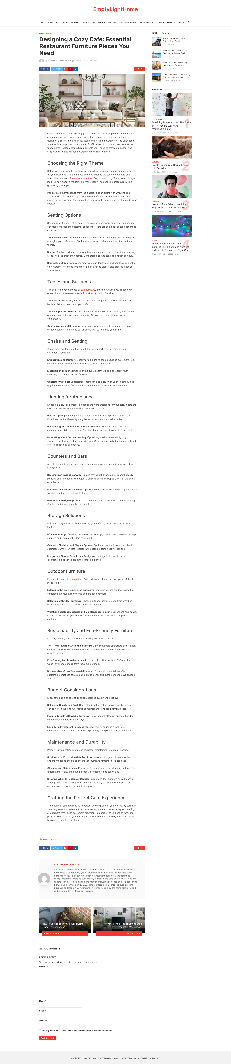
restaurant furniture (82, 178)
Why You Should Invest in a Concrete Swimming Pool (175, 51)
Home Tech (145, 22)
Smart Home (157, 119)
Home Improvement (128, 22)
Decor (66, 22)
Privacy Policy (128, 1058)
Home (50, 22)
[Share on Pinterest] (70, 69)
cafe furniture (88, 289)
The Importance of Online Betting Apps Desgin (174, 39)
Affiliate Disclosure (149, 1058)
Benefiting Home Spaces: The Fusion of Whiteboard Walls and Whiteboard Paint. (172, 125)
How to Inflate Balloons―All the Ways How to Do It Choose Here (169, 206)
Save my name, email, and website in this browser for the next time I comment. (77, 1030)
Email (42, 1011)
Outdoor (160, 22)
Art (58, 22)
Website (43, 1020)
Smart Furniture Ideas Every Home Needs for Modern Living (176, 63)
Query (181, 22)
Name (42, 1001)
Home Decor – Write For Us (97, 1058)
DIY (93, 22)
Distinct (85, 22)
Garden (101, 22)
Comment (43, 967)
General (112, 22)
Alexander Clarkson (57, 61)
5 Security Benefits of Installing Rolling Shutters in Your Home (176, 75)
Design (74, 22)
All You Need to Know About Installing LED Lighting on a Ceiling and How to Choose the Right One (170, 247)
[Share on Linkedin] (75, 69)
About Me (76, 1058)
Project (171, 22)
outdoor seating (73, 579)
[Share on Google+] (65, 69)
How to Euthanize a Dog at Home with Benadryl (170, 167)
